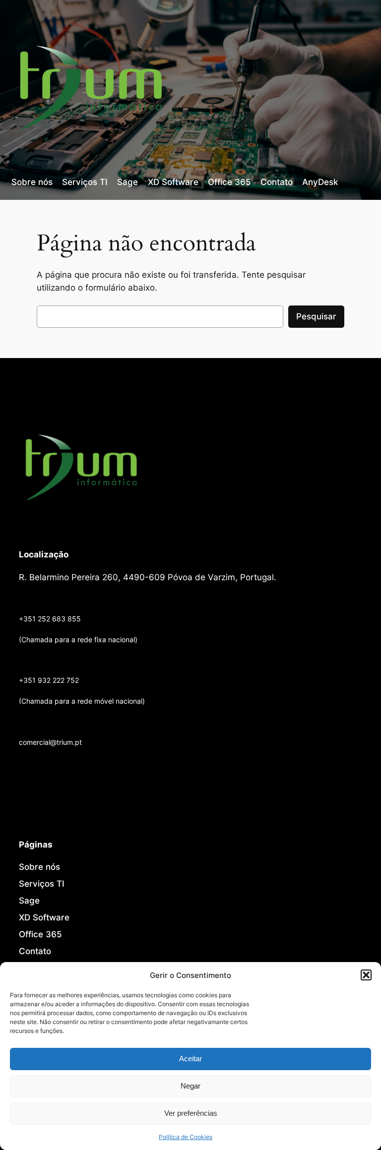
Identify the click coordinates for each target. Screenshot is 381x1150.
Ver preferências (190, 1113)
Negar (190, 1086)
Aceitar (190, 1058)
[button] (366, 975)
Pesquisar (316, 316)
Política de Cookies (185, 1137)
